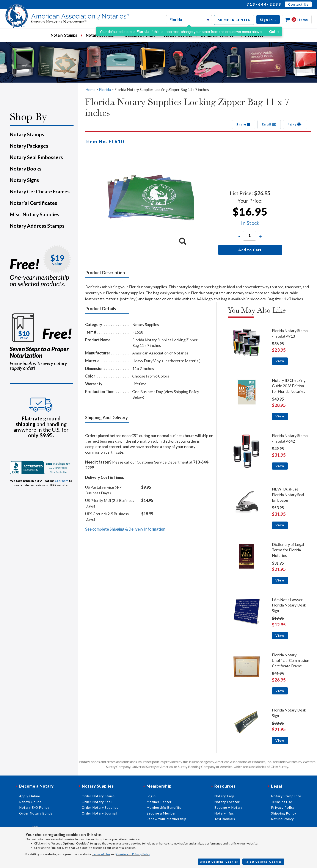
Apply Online (29, 796)
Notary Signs (24, 180)
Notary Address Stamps (37, 226)
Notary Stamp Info (286, 796)
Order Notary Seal (97, 802)
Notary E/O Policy (34, 807)
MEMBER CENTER (234, 20)
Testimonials (224, 819)
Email (267, 124)
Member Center (159, 802)
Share (241, 124)
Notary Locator (227, 802)
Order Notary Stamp (98, 796)
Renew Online (30, 802)
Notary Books (25, 169)
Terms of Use (101, 854)
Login (151, 796)
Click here (61, 481)
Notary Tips (224, 813)
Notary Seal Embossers (36, 157)
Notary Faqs (224, 796)
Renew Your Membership (166, 819)
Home (90, 89)
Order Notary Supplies (100, 807)
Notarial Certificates (33, 203)
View (279, 361)
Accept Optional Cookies (219, 861)
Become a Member (161, 813)
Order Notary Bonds (35, 813)
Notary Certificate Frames (40, 191)
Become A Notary (228, 807)
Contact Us (298, 4)
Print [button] (292, 124)
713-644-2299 (264, 4)
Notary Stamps (64, 35)
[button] (268, 19)
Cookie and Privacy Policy (133, 854)
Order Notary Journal (99, 813)
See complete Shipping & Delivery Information (125, 529)
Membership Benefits (163, 807)
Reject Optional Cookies (263, 861)
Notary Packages (29, 146)
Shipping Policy (283, 813)
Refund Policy (282, 819)
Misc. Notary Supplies (34, 214)
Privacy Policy (283, 807)
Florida (105, 89)
